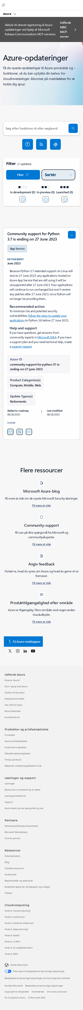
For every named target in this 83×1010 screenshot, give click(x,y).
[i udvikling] (22, 199)
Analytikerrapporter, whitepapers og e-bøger (27, 886)
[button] (27, 144)
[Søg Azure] (4, 5)
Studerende (10, 874)
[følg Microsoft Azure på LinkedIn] (25, 650)
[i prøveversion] (46, 199)
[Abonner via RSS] (41, 144)
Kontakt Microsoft (14, 985)
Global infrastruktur (15, 692)
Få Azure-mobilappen (26, 641)
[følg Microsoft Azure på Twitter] (10, 650)
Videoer (9, 892)
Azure (7, 14)
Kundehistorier (12, 717)
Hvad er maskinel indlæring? (19, 923)
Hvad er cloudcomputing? (18, 910)
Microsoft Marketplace (16, 832)
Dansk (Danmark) (19, 964)
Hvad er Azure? (12, 680)
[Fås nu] (64, 199)
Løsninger (10, 783)
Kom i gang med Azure (16, 686)
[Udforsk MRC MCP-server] (55, 144)
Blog (7, 862)
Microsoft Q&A (47, 337)
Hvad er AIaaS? (12, 935)
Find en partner (12, 838)
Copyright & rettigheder (17, 991)
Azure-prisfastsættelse (16, 741)
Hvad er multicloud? (15, 916)
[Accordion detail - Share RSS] (20, 432)
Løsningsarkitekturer (15, 795)
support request (22, 346)
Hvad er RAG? (11, 953)
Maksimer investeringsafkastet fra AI (23, 765)
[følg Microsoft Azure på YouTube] (33, 650)
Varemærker (38, 991)
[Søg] (73, 128)
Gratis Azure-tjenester (16, 747)
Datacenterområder (15, 698)
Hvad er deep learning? (16, 929)
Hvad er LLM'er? (13, 941)
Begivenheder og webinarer (19, 880)
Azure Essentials (13, 711)
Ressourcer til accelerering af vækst (22, 789)
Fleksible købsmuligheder (17, 753)
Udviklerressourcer (14, 868)
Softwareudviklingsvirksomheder (21, 825)
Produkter (10, 734)
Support (9, 802)
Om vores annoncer (57, 991)
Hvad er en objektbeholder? (19, 947)
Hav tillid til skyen (13, 704)
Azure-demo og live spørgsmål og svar (24, 808)
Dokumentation (12, 855)
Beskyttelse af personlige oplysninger (44, 985)
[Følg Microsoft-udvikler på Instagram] (17, 650)
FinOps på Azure (13, 759)
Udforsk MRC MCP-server (65, 29)
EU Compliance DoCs (15, 997)
